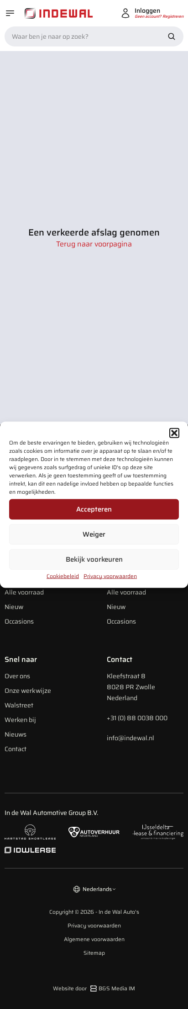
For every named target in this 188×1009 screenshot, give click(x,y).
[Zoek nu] (172, 36)
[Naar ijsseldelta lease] (157, 832)
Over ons (17, 676)
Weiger (94, 534)
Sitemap (94, 953)
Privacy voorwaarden (110, 575)
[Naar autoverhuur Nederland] (94, 832)
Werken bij (20, 720)
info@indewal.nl (130, 738)
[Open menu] (10, 13)
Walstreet (19, 705)
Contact (15, 749)
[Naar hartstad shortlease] (30, 832)
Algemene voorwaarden (94, 939)
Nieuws (15, 734)
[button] (174, 432)
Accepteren (94, 509)
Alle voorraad (24, 592)
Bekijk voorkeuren (94, 559)
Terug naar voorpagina (94, 244)
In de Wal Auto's (119, 911)
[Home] (59, 13)
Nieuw (14, 607)
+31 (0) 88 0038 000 (137, 718)
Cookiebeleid (63, 575)
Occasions (19, 621)
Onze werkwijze (28, 691)
